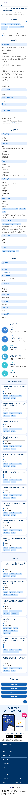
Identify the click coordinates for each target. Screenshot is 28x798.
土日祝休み (10, 24)
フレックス (4, 29)
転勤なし (16, 26)
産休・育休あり (5, 26)
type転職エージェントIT (9, 5)
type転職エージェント (1, 5)
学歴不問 (22, 26)
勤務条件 (10, 35)
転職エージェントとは (7, 748)
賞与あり (11, 26)
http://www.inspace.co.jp (7, 272)
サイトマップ (5, 767)
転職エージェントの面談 (7, 751)
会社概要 (4, 770)
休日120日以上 (17, 24)
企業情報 (17, 35)
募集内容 (3, 35)
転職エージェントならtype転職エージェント (7, 2)
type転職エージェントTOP (8, 744)
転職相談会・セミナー (7, 755)
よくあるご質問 (6, 763)
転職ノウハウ (5, 759)
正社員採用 (4, 24)
